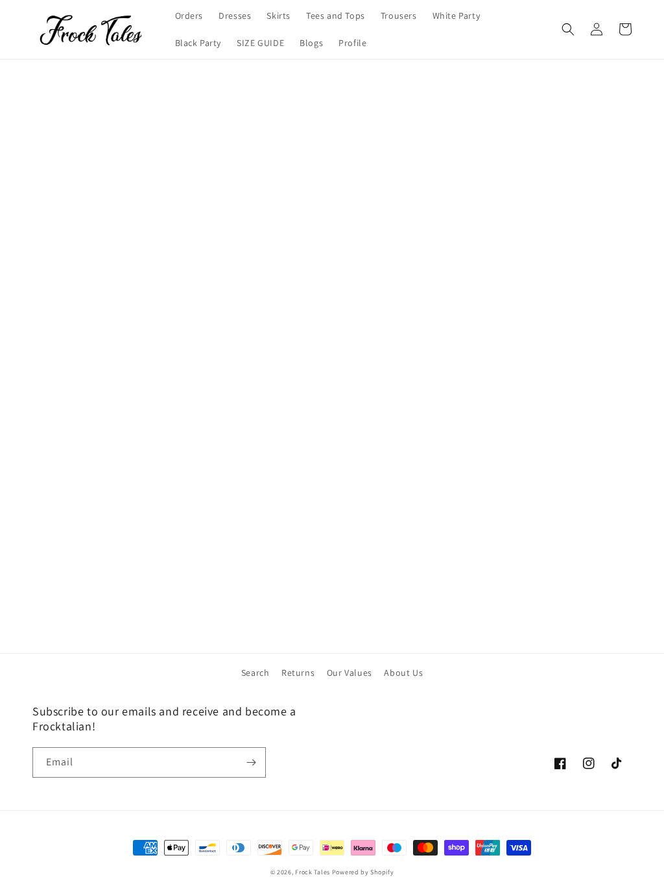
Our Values (349, 672)
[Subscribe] (251, 762)
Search (255, 672)
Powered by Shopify (363, 872)
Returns (297, 672)
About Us (403, 672)
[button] (568, 29)
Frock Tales (312, 872)
